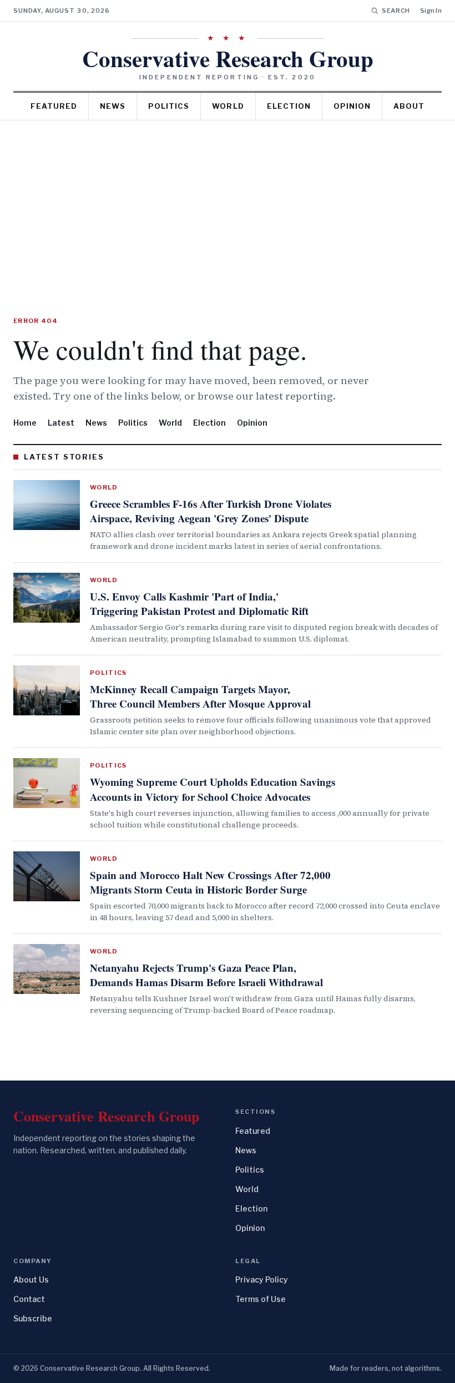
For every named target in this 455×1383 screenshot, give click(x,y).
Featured (54, 106)
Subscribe (32, 1318)
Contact (29, 1299)
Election (289, 106)
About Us (31, 1279)
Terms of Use (260, 1299)
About (408, 106)
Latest (61, 422)
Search (396, 10)
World (228, 106)
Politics (168, 106)
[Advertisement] (227, 203)
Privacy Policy (261, 1279)
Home (25, 422)
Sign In (431, 10)
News (112, 106)
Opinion (352, 106)
